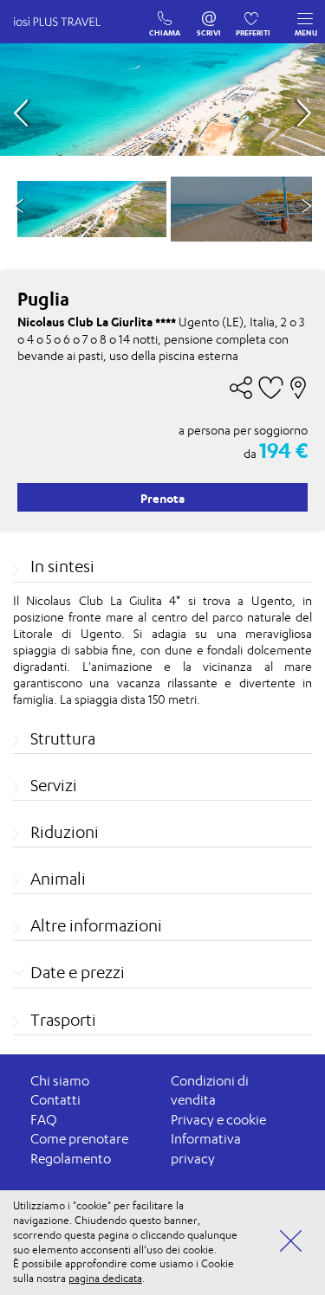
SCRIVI (209, 15)
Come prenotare (79, 1139)
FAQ (43, 1119)
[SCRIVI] (209, 15)
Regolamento (70, 1158)
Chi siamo (59, 1081)
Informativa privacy (206, 1149)
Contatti (55, 1100)
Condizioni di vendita (210, 1091)
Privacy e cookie (218, 1119)
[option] (92, 209)
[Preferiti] (253, 15)
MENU (306, 32)
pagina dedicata (105, 1278)
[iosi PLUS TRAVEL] (65, 39)
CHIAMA (165, 15)
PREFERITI (253, 15)
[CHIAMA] (165, 15)
